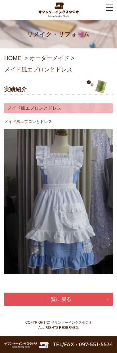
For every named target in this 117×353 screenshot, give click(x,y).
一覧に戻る (58, 299)
